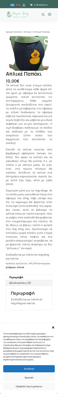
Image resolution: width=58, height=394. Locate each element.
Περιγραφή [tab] (16, 277)
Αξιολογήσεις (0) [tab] (20, 283)
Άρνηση (29, 377)
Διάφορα (11, 267)
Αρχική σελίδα (14, 31)
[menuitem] (12, 5)
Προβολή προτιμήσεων (29, 386)
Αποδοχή (29, 368)
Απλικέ (27, 31)
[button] (53, 327)
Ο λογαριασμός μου (24, 5)
